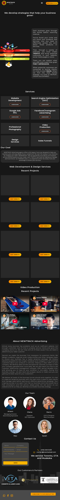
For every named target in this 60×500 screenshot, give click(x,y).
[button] (42, 3)
